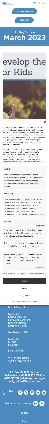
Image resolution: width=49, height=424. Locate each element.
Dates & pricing (17, 322)
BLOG (24, 413)
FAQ (24, 421)
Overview (13, 313)
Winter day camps (18, 357)
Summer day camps (19, 360)
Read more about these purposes (33, 275)
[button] (45, 120)
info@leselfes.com (29, 381)
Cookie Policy (15, 303)
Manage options (24, 297)
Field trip (13, 344)
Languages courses (19, 319)
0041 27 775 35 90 (31, 375)
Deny (24, 289)
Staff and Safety (17, 325)
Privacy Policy (27, 303)
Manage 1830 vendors (11, 275)
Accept (24, 282)
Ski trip (12, 341)
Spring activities (17, 316)
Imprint (36, 303)
